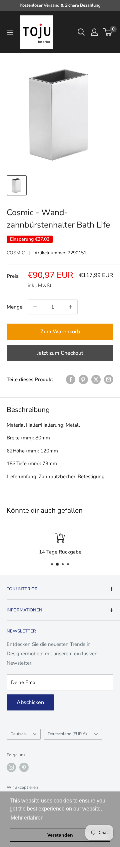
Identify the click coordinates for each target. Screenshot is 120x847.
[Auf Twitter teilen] (96, 379)
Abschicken (30, 702)
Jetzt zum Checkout (60, 353)
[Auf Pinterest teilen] (83, 379)
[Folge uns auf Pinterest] (24, 767)
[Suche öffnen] (81, 32)
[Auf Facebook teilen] (70, 379)
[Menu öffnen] (10, 32)
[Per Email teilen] (108, 379)
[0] (108, 32)
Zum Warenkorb (60, 331)
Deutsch (18, 734)
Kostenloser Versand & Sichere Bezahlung (60, 5)
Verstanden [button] (60, 835)
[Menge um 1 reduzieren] (35, 307)
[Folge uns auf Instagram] (11, 767)
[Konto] (94, 32)
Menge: (15, 307)
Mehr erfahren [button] (27, 818)
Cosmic (16, 253)
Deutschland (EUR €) (67, 734)
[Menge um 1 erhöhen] (70, 307)
